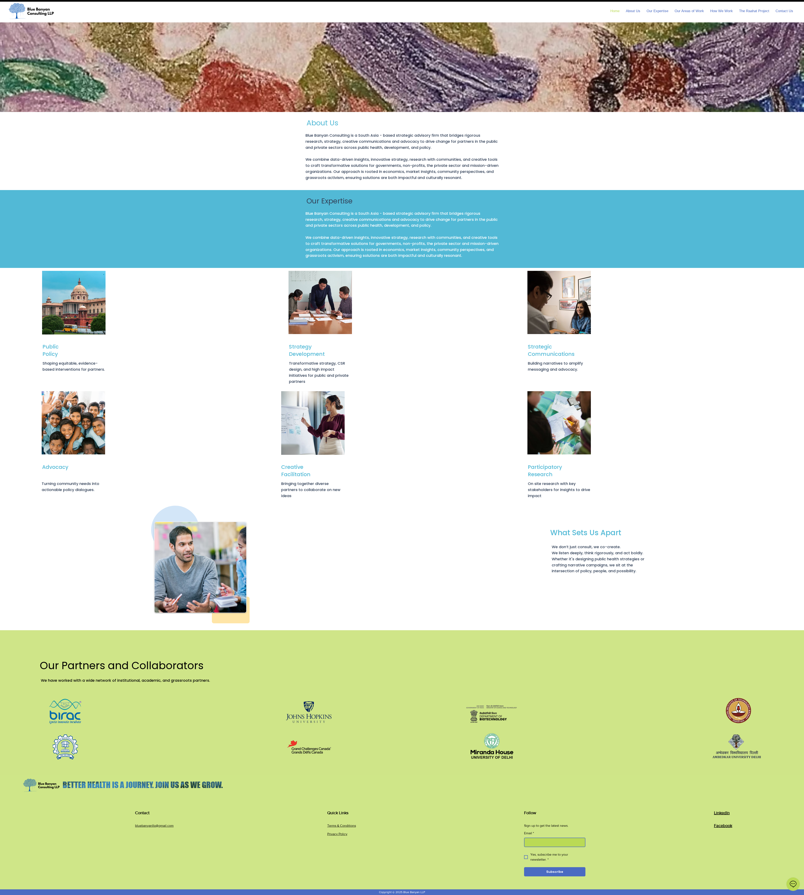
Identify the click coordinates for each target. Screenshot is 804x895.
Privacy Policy (337, 834)
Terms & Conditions (341, 825)
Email (529, 833)
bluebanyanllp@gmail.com (154, 825)
